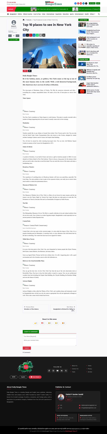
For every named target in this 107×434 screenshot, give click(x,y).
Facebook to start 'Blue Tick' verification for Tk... (93, 64)
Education (66, 14)
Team (73, 372)
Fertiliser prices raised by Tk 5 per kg (93, 77)
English (23, 377)
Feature (28, 20)
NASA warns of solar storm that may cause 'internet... (93, 91)
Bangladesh (13, 14)
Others (92, 14)
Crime (43, 14)
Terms (89, 366)
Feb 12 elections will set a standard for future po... (93, 53)
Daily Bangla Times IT (71, 431)
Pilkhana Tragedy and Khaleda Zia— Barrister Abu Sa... (93, 71)
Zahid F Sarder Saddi (74, 394)
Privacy (90, 369)
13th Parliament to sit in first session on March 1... (93, 39)
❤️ (42, 323)
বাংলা (98, 3)
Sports (72, 14)
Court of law (37, 14)
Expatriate (58, 14)
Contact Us (75, 369)
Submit (27, 348)
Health (87, 14)
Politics (20, 14)
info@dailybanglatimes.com (88, 408)
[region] (51, 104)
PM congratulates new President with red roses (92, 25)
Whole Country (27, 14)
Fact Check (92, 3)
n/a (61, 405)
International (50, 14)
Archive (90, 372)
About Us (74, 366)
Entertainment (79, 14)
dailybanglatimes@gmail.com (89, 405)
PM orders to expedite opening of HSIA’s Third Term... (93, 46)
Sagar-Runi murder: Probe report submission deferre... (93, 84)
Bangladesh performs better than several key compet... (93, 32)
